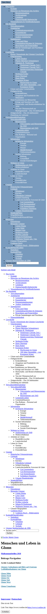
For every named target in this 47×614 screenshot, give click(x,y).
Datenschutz (17, 599)
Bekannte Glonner (18, 224)
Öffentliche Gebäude (23, 195)
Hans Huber (20, 78)
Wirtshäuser (19, 191)
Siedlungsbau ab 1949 (23, 165)
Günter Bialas (20, 226)
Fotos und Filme (21, 41)
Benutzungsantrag (22, 13)
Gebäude (14, 189)
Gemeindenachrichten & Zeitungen (28, 43)
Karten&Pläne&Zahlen (14, 248)
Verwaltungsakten (17, 26)
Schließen (5, 612)
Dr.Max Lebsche (21, 235)
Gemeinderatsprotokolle (24, 30)
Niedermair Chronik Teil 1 (30, 65)
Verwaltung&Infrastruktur (15, 117)
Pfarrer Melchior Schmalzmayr (27, 61)
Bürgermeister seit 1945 (29, 128)
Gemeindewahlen (22, 130)
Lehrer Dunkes (21, 59)
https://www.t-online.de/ (36, 607)
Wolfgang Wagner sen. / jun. (26, 239)
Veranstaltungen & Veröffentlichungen (25, 22)
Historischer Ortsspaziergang (22, 187)
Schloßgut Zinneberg (28, 208)
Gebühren (19, 17)
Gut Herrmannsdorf (27, 204)
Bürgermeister (20, 122)
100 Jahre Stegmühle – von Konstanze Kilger (30, 86)
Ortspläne (19, 254)
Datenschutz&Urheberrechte (26, 19)
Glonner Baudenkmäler (24, 211)
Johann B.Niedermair (23, 237)
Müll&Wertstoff (26, 150)
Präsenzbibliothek (17, 50)
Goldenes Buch (16, 243)
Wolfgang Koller (21, 74)
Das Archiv (10, 6)
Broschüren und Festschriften (26, 46)
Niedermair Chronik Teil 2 (30, 67)
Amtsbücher (15, 28)
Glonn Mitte (6, 573)
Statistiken (14, 250)
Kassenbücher (20, 33)
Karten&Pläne (16, 252)
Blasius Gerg (20, 230)
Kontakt (14, 9)
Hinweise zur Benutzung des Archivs (25, 11)
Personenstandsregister (24, 35)
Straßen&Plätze (16, 213)
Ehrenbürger (15, 222)
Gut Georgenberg (27, 202)
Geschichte (10, 52)
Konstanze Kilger (22, 80)
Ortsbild (9, 185)
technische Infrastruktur (24, 141)
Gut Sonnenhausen (27, 206)
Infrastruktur (15, 139)
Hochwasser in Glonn (28, 82)
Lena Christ (19, 228)
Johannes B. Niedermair (24, 63)
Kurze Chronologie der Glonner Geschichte (27, 54)
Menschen (10, 219)
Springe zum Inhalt (8, 270)
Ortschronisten (16, 56)
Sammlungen (16, 39)
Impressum (5, 599)
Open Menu (6, 2)
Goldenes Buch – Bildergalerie (27, 245)
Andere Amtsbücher (23, 37)
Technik (18, 258)
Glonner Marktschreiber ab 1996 (18, 261)
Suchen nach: (11, 263)
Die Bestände (11, 24)
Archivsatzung (21, 15)
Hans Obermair (21, 76)
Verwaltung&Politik (18, 119)
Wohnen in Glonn (17, 163)
